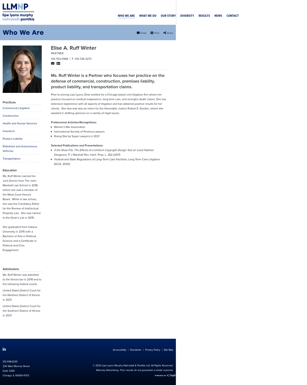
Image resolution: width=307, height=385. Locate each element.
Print (156, 33)
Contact (233, 16)
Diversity (187, 16)
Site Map (168, 350)
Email (143, 32)
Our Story (168, 16)
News (218, 16)
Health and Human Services (20, 123)
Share (170, 33)
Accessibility (119, 350)
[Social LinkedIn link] (4, 349)
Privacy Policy (152, 350)
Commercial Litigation (16, 108)
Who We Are (126, 16)
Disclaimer (135, 350)
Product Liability (13, 139)
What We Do (147, 16)
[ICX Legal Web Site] (162, 375)
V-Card (58, 64)
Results (204, 16)
